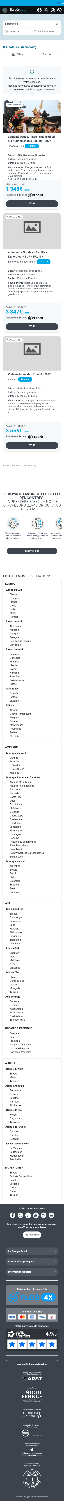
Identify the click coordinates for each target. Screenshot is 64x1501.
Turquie (14, 1195)
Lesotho (14, 1097)
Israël (13, 1180)
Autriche (14, 629)
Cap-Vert (14, 1131)
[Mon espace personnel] (53, 10)
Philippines (16, 932)
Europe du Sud (13, 589)
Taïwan (14, 992)
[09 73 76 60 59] (59, 10)
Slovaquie (15, 644)
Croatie (14, 721)
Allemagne (15, 626)
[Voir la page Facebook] (12, 1215)
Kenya (13, 1114)
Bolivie (13, 869)
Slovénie (14, 736)
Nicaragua (15, 834)
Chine (13, 977)
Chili (12, 877)
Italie (12, 609)
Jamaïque (15, 826)
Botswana (15, 1090)
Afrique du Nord (14, 1069)
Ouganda (15, 1118)
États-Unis (15, 761)
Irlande (13, 665)
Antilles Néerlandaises (22, 785)
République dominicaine (23, 841)
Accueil (6, 465)
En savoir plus (32, 551)
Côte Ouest (18, 769)
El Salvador (16, 808)
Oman (13, 1187)
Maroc (13, 1077)
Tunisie (14, 1081)
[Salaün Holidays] (18, 10)
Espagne (14, 598)
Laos (12, 924)
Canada (14, 757)
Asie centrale (12, 996)
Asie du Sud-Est (14, 909)
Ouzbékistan (16, 1016)
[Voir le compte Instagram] (43, 1215)
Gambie (14, 1135)
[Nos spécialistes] (39, 10)
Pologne (14, 637)
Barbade (14, 793)
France (13, 601)
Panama (14, 838)
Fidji (12, 1037)
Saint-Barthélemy (19, 845)
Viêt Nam (15, 943)
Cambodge (16, 917)
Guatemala (16, 819)
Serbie (13, 732)
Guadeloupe (16, 815)
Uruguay (14, 892)
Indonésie (15, 921)
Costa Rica (16, 796)
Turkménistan (17, 1020)
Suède (13, 683)
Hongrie (14, 633)
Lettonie (14, 697)
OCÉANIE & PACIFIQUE (18, 1028)
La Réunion (16, 1152)
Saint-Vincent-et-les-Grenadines (27, 852)
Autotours (17, 465)
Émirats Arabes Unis (21, 1176)
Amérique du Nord (15, 753)
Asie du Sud (12, 948)
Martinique (16, 830)
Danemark (15, 657)
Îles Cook (15, 1040)
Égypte (13, 1073)
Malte (13, 613)
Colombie (15, 880)
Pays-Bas (15, 676)
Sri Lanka (15, 967)
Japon (13, 984)
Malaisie (14, 928)
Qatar (13, 1191)
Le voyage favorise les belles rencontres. (32, 501)
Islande (14, 669)
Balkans (9, 705)
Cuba (13, 800)
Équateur (15, 884)
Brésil (13, 873)
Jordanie (14, 1183)
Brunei (13, 913)
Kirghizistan (16, 1012)
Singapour (15, 936)
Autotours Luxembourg (21, 47)
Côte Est (16, 765)
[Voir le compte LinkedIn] (51, 1215)
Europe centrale (14, 621)
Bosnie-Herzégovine (20, 713)
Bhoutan (14, 952)
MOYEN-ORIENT (15, 1167)
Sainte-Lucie (16, 856)
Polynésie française (20, 1052)
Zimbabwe (15, 1105)
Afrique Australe (14, 1085)
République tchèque (20, 641)
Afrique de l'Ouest (15, 1126)
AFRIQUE (10, 1063)
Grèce (13, 605)
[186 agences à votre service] (46, 10)
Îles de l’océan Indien (17, 1143)
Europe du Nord (14, 649)
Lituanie (14, 700)
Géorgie (14, 1005)
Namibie (14, 1101)
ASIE (8, 903)
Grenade (14, 811)
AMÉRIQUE (11, 747)
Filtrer (19, 54)
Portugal (14, 616)
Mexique (14, 772)
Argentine (15, 866)
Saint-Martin (16, 849)
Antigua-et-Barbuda (20, 782)
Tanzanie (15, 1122)
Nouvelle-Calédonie (20, 1044)
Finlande (14, 661)
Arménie (14, 1001)
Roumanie (15, 728)
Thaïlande (15, 939)
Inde (12, 956)
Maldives (15, 960)
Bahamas (15, 789)
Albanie (14, 710)
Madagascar (17, 1155)
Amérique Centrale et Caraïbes (22, 777)
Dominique (16, 804)
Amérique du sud (15, 861)
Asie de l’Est (12, 972)
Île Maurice (16, 1148)
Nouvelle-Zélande (19, 1048)
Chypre (13, 594)
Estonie (14, 693)
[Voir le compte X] (20, 1215)
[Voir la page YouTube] (36, 1215)
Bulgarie (14, 717)
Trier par (47, 54)
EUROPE (10, 583)
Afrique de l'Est (13, 1110)
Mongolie (15, 988)
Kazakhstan (16, 1008)
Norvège (14, 672)
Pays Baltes (11, 688)
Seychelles (15, 1159)
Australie (14, 1033)
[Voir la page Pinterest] (28, 1215)
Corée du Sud (17, 980)
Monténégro (16, 725)
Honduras (15, 823)
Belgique (14, 654)
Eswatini (14, 1094)
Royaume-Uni (17, 680)
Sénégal (14, 1138)
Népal (13, 964)
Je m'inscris (32, 1234)
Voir (32, 203)
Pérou (13, 888)
